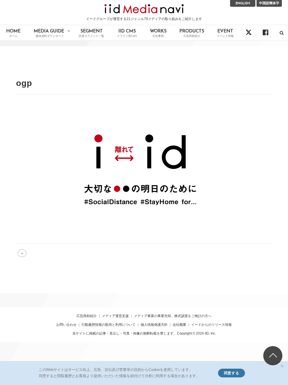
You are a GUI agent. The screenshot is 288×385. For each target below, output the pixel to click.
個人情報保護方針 (154, 325)
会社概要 (179, 325)
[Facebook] (265, 32)
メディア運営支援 (115, 316)
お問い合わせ (66, 325)
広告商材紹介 (86, 316)
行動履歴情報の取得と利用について (109, 325)
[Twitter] (248, 32)
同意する (231, 373)
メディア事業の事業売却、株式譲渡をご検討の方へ (173, 316)
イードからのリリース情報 (211, 325)
